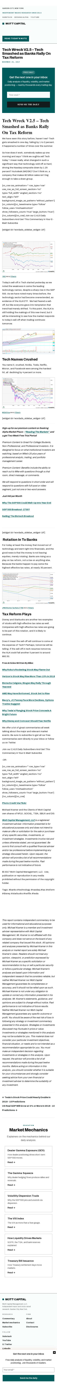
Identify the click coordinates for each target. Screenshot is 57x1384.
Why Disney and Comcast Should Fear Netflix (26, 721)
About (29, 1319)
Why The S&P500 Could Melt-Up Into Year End (26, 503)
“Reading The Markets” (37, 432)
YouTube (35, 17)
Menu (28, 31)
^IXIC (4, 276)
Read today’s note (16, 39)
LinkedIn (6, 1349)
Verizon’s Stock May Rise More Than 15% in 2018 (28, 676)
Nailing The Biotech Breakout (18, 516)
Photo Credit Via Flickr (14, 803)
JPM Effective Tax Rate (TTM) (12, 608)
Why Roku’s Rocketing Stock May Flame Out (26, 669)
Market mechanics (11, 1323)
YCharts (13, 276)
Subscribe (7, 1327)
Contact (30, 1323)
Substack (7, 17)
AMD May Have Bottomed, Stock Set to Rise (26, 693)
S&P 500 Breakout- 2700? (16, 509)
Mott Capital (16, 23)
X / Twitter (7, 1344)
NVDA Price (6, 412)
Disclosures (32, 1327)
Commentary (8, 1319)
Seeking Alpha (21, 17)
